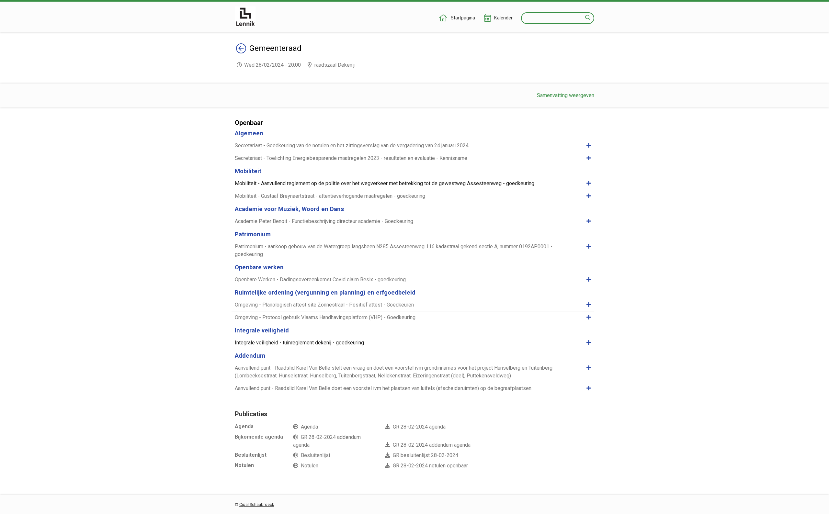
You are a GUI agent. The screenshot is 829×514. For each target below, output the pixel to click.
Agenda (309, 427)
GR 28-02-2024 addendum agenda (432, 445)
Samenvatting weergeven (565, 95)
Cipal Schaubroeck (256, 504)
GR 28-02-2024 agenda (419, 427)
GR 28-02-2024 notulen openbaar (430, 466)
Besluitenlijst (315, 455)
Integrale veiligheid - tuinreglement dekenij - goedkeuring (299, 343)
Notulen (309, 466)
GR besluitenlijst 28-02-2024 (425, 455)
